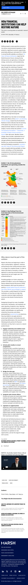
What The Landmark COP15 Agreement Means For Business (13, 504)
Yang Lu (17, 34)
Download (6, 446)
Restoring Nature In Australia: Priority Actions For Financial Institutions (13, 441)
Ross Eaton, (11, 34)
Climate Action (4, 480)
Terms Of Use (4, 575)
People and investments (7, 552)
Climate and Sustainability (13, 480)
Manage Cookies (21, 578)
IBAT (16, 381)
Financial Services (5, 483)
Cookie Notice (21, 575)
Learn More (6, 7)
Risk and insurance (6, 547)
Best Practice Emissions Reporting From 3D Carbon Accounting (12, 525)
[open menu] (25, 13)
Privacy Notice (13, 575)
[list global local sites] (21, 13)
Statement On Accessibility (8, 578)
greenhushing (14, 314)
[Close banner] (25, 2)
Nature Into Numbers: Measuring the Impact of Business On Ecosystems (13, 514)
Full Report (4, 439)
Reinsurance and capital (7, 550)
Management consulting (7, 555)
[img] (1, 446)
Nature (11, 483)
